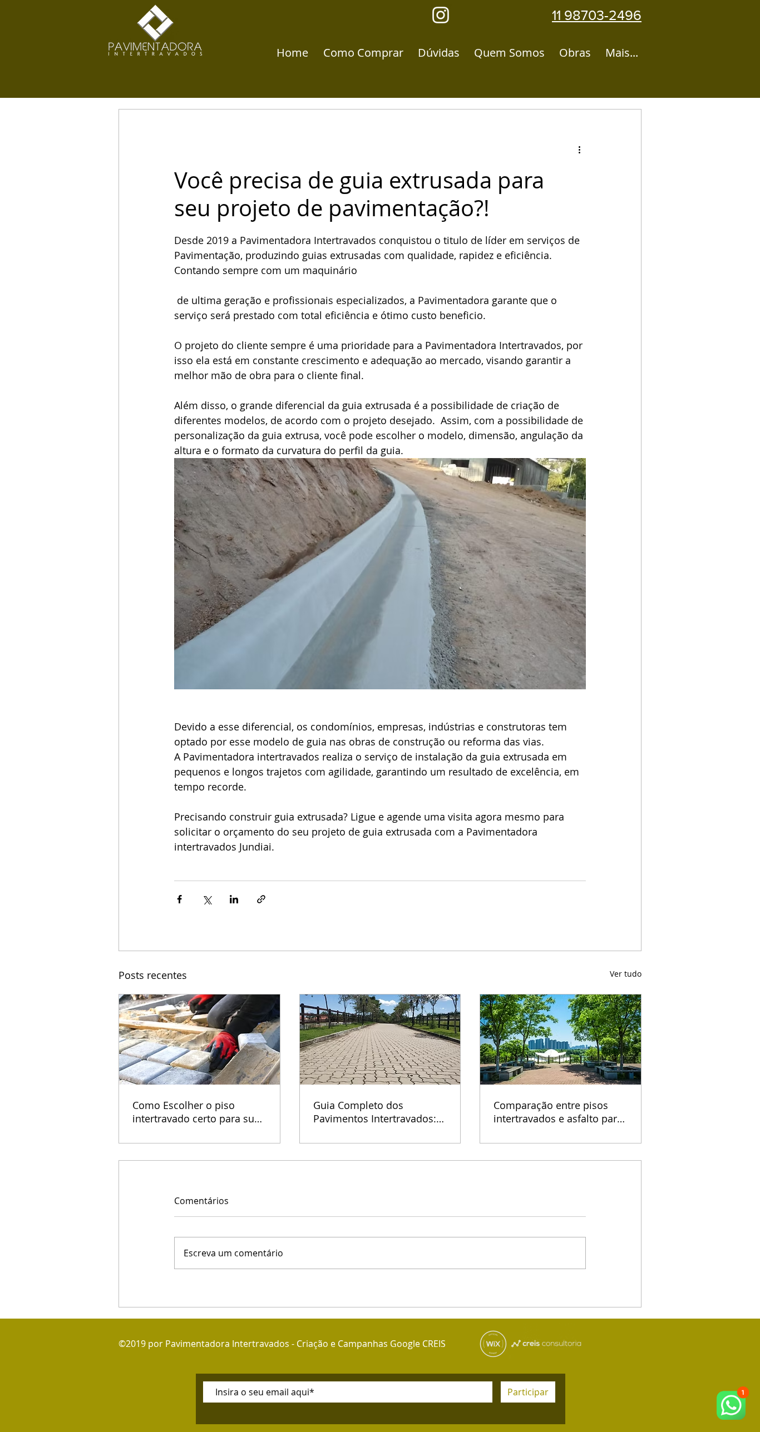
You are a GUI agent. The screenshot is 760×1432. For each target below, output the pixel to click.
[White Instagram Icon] (441, 15)
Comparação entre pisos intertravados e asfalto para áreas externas (558, 1111)
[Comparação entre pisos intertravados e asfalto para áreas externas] (560, 1040)
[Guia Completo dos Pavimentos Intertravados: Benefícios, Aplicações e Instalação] (380, 1040)
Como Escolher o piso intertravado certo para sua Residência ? (196, 1111)
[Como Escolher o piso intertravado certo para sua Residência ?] (199, 1040)
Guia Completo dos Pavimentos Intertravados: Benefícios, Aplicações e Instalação (374, 1111)
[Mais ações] (579, 149)
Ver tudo (625, 973)
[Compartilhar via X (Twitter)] (206, 899)
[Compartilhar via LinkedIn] (234, 899)
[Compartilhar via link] (261, 899)
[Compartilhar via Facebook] (179, 899)
